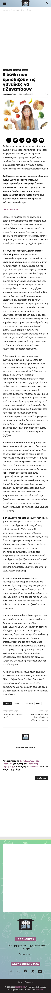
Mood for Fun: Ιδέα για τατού (13, 716)
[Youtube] (40, 972)
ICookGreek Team (10, 94)
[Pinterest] (25, 972)
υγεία (38, 703)
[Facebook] (11, 972)
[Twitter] (32, 972)
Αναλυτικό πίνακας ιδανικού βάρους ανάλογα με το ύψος (39, 717)
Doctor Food (26, 10)
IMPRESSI (39, 990)
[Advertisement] (25, 814)
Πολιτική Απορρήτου (25, 982)
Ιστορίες (25, 70)
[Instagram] (18, 972)
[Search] (47, 3)
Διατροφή (15, 10)
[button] (4, 3)
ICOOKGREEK (20, 987)
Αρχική (5, 10)
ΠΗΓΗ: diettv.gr (10, 209)
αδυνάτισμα (18, 703)
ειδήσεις (35, 766)
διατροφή (29, 703)
